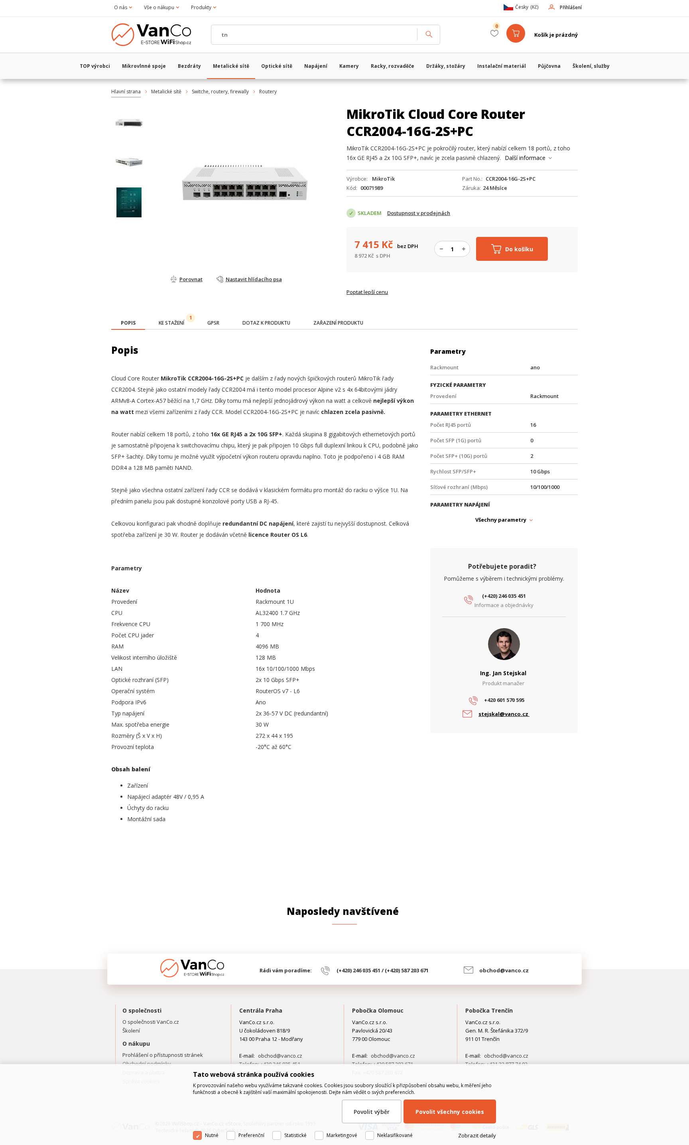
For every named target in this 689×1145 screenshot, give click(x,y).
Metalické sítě (166, 91)
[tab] (128, 323)
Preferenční (251, 1135)
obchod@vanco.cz (504, 970)
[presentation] (128, 323)
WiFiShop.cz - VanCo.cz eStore (157, 34)
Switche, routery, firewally (220, 91)
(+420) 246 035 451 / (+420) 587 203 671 (383, 970)
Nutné (212, 1135)
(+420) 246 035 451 (504, 595)
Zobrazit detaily (477, 1135)
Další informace (525, 158)
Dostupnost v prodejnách (418, 213)
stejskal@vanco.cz (504, 713)
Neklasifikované (395, 1135)
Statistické (295, 1135)
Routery (268, 91)
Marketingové (342, 1135)
